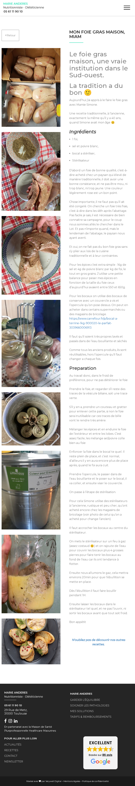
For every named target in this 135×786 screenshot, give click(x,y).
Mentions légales (71, 781)
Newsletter (13, 761)
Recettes (11, 750)
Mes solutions (82, 711)
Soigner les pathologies (89, 705)
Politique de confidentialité (95, 781)
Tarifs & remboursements (90, 716)
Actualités (12, 744)
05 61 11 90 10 (13, 11)
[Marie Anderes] (24, 5)
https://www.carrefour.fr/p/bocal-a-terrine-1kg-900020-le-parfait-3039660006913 (93, 323)
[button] (100, 752)
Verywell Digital (53, 781)
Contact (10, 755)
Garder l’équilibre (85, 699)
